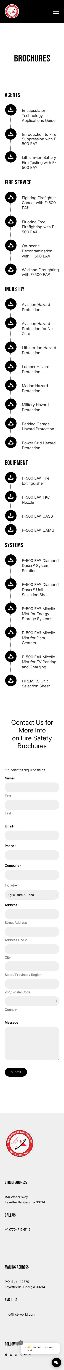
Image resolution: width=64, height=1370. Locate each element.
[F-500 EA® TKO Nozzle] (11, 496)
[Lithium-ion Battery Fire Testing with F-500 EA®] (11, 157)
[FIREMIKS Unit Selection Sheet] (11, 680)
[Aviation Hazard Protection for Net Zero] (11, 323)
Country (11, 1009)
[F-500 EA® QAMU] (11, 529)
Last (8, 813)
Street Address (16, 922)
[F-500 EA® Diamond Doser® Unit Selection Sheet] (11, 584)
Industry (12, 885)
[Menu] (54, 11)
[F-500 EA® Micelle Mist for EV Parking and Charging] (11, 656)
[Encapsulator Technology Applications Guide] (11, 110)
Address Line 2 (16, 940)
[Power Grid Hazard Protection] (11, 442)
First (8, 796)
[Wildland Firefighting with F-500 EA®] (11, 269)
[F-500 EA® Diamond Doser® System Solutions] (11, 560)
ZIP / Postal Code (17, 992)
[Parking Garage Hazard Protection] (11, 423)
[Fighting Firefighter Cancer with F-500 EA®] (11, 197)
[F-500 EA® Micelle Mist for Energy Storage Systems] (11, 608)
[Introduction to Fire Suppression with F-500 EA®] (11, 134)
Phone (10, 846)
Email (10, 826)
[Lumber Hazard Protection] (11, 366)
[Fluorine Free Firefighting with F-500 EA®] (11, 221)
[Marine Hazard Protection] (11, 385)
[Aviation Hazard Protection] (11, 304)
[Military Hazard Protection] (11, 404)
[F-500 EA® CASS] (11, 515)
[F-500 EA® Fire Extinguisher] (11, 477)
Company (13, 865)
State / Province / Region (23, 975)
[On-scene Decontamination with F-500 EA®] (11, 245)
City (8, 957)
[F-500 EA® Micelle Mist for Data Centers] (11, 632)
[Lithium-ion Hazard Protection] (11, 347)
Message (11, 1022)
